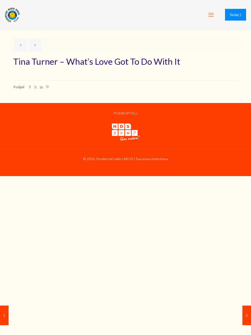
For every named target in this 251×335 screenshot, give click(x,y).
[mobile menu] (211, 15)
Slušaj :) (235, 15)
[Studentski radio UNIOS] (12, 14)
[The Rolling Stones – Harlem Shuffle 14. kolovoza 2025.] (246, 315)
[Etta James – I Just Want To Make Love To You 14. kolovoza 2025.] (4, 315)
